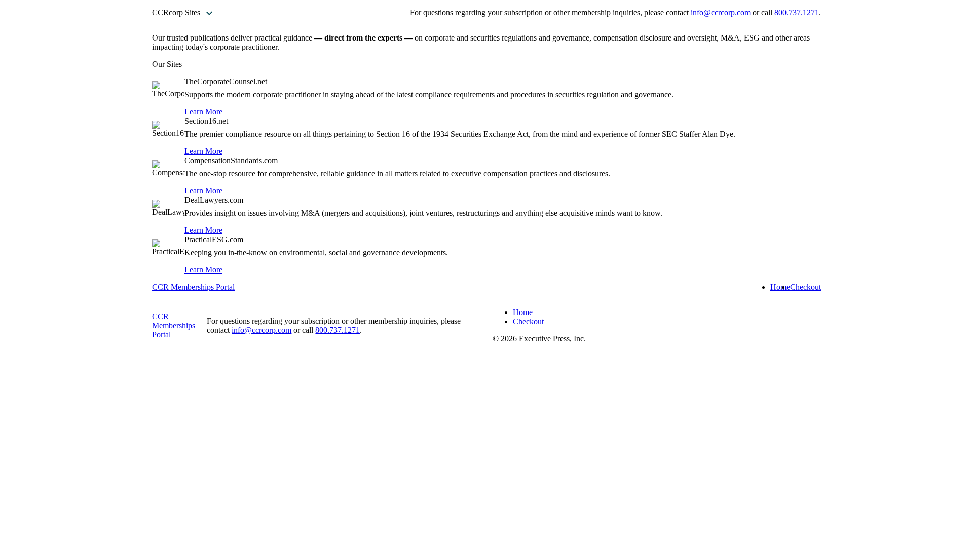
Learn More (203, 111)
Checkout (805, 287)
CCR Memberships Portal (193, 287)
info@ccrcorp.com (721, 12)
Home (780, 287)
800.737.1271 (796, 12)
